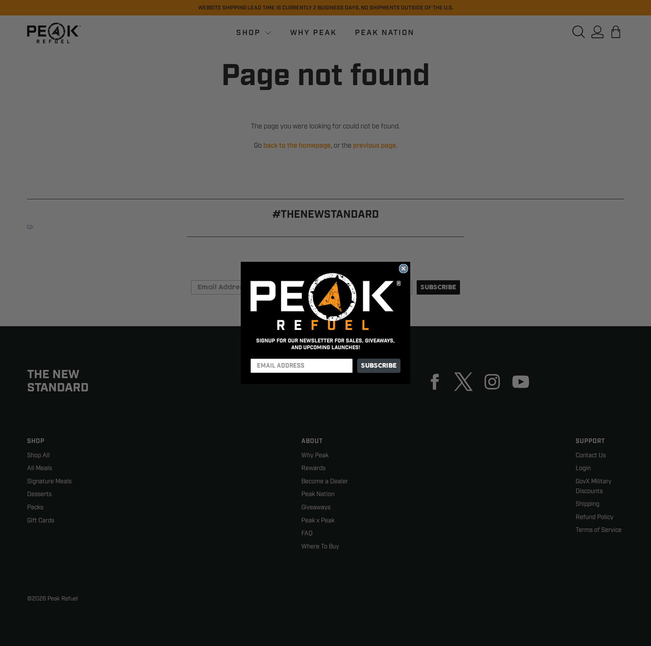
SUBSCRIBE (379, 366)
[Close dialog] (403, 268)
